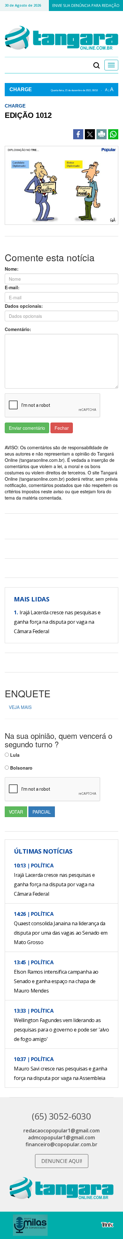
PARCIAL (41, 812)
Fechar (62, 428)
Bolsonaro (20, 768)
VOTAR (16, 812)
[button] (96, 65)
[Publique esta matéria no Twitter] (90, 134)
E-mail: (12, 287)
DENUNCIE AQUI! (61, 1161)
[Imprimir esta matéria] (102, 134)
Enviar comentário (27, 428)
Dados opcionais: (24, 306)
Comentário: (18, 329)
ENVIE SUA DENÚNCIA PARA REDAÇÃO (86, 5)
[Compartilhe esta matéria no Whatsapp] (113, 134)
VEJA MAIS (20, 707)
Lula (14, 755)
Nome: (12, 269)
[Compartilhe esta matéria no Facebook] (78, 134)
